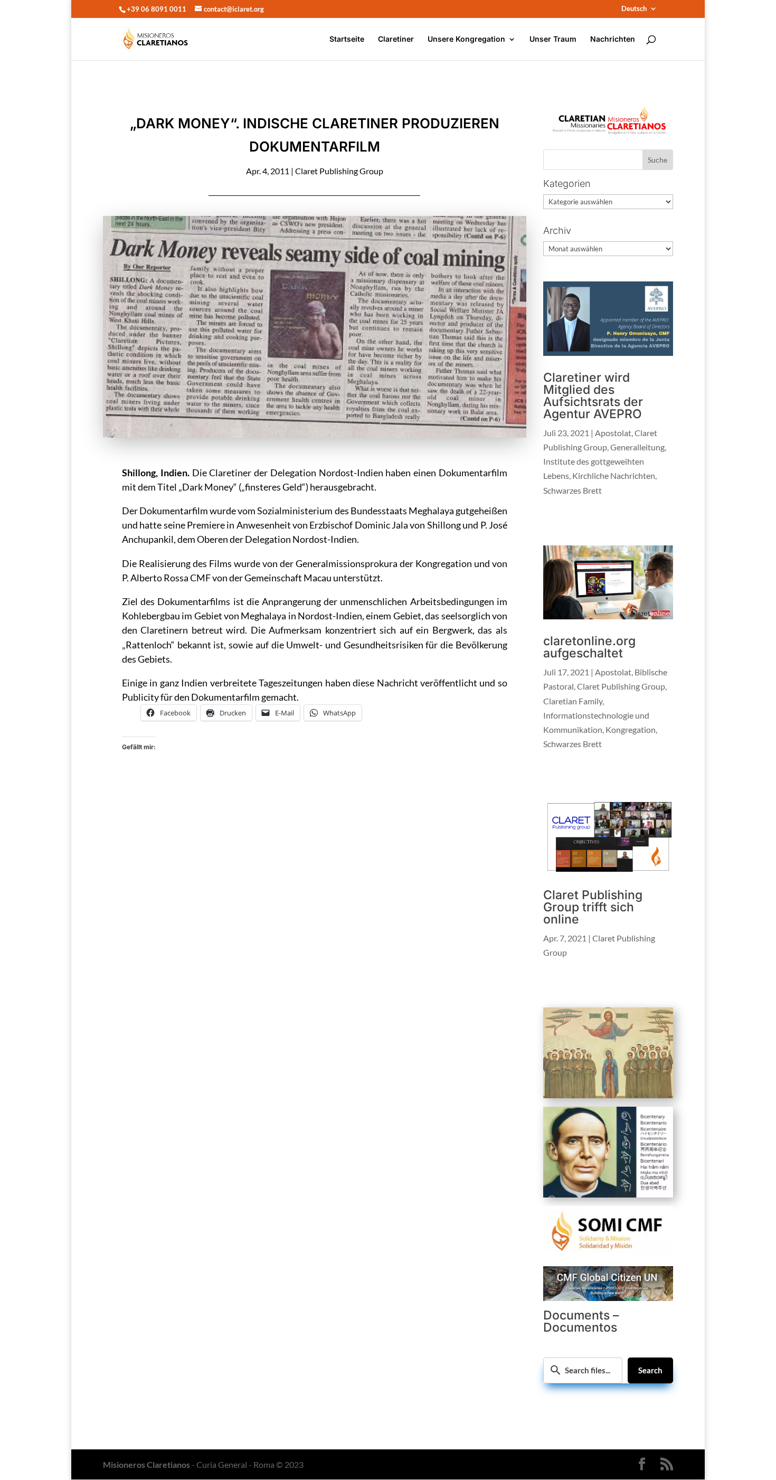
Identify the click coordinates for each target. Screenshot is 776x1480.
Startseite (346, 39)
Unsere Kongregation (466, 39)
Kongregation (630, 729)
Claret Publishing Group (339, 171)
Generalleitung (637, 447)
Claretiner (396, 39)
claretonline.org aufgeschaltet (589, 647)
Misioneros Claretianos (146, 1464)
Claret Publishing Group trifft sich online (592, 907)
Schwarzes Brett (572, 490)
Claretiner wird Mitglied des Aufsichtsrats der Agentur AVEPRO (593, 395)
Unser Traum (552, 39)
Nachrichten (612, 39)
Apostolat (613, 433)
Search (650, 1370)
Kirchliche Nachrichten (613, 475)
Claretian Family (572, 701)
